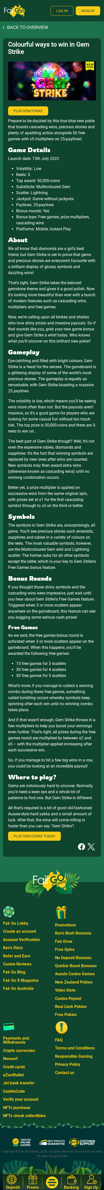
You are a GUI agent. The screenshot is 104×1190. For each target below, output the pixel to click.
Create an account (19, 931)
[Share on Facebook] (81, 846)
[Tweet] (91, 846)
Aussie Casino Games (75, 973)
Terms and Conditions (75, 1048)
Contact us (64, 1072)
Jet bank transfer (19, 1083)
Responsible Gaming (73, 1056)
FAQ (59, 1040)
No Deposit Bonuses (73, 957)
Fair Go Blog (14, 972)
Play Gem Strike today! (34, 836)
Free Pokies (66, 1014)
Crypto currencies (19, 1050)
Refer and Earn (16, 956)
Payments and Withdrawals (16, 1040)
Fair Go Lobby (15, 923)
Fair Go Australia (18, 988)
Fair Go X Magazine (21, 980)
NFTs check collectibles (24, 1115)
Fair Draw (63, 941)
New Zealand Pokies (73, 982)
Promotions (65, 925)
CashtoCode (14, 1091)
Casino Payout (68, 998)
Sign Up (88, 11)
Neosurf (10, 1058)
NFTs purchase (16, 1107)
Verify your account (20, 1099)
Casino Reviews (17, 964)
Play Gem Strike (28, 111)
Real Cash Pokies (71, 1006)
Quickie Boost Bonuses (76, 965)
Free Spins (64, 949)
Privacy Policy (67, 1064)
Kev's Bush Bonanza (73, 933)
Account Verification (21, 939)
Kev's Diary (13, 947)
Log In (62, 11)
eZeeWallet (13, 1075)
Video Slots (65, 990)
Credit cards (14, 1067)
